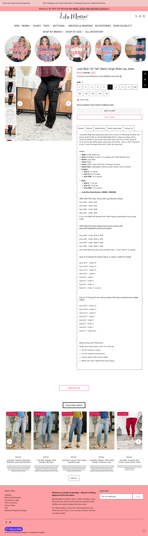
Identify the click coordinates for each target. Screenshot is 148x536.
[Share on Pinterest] (145, 85)
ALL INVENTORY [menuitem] (94, 31)
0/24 (36, 466)
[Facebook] (6, 522)
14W (134, 87)
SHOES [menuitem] (37, 25)
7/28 (23, 466)
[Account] (140, 16)
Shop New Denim (74, 405)
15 (128, 87)
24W (106, 93)
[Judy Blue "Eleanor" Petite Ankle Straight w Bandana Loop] (101, 431)
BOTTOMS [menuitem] (58, 25)
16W (79, 93)
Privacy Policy (10, 505)
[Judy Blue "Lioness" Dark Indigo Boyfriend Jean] (74, 431)
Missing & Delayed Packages (15, 510)
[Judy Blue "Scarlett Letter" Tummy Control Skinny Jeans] (129, 431)
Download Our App (12, 500)
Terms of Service (11, 503)
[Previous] (20, 103)
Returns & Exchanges (13, 497)
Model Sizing (100, 128)
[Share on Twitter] (145, 79)
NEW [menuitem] (16, 25)
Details (80, 128)
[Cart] (144, 16)
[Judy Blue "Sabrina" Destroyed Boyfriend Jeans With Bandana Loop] (18, 431)
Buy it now (109, 117)
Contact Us (128, 128)
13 (122, 87)
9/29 (28, 466)
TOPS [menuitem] (46, 25)
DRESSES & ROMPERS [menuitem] (80, 25)
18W (86, 93)
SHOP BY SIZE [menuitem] (73, 31)
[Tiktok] (10, 522)
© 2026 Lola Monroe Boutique (16, 532)
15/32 (22, 469)
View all (74, 478)
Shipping (8, 495)
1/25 (8, 466)
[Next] (68, 103)
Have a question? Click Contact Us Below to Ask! (95, 105)
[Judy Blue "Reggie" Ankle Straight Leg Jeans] (46, 431)
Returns (89, 128)
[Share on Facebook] (145, 74)
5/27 (18, 466)
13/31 (16, 469)
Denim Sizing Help (114, 128)
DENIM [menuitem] (25, 25)
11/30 (10, 469)
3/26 (13, 466)
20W (93, 93)
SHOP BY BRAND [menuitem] (52, 31)
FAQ (6, 508)
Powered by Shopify (37, 532)
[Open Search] (136, 16)
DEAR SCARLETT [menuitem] (122, 25)
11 (116, 87)
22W (99, 93)
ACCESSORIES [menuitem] (103, 25)
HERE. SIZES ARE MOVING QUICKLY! (91, 9)
